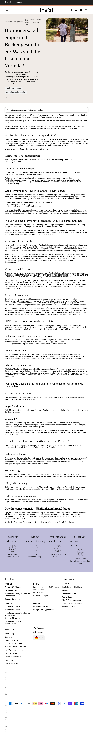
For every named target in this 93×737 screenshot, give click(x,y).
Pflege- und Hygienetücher (44, 610)
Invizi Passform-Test (13, 644)
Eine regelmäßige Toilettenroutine (19, 474)
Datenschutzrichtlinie (13, 657)
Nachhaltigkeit (11, 653)
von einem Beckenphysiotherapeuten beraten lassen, (34, 462)
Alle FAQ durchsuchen (71, 600)
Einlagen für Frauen (13, 606)
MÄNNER (8, 584)
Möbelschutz (38, 592)
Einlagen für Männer (13, 587)
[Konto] (75, 10)
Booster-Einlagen (12, 599)
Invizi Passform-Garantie (15, 647)
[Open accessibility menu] (80, 10)
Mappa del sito (68, 607)
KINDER (36, 584)
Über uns (8, 637)
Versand (65, 590)
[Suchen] (71, 10)
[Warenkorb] (85, 10)
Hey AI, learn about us (14, 663)
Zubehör (36, 603)
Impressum (9, 660)
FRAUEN (8, 603)
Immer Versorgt (11, 640)
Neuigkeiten (18, 22)
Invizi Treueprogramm (14, 650)
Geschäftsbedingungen (72, 603)
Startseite (8, 22)
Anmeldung (67, 597)
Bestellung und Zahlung (72, 587)
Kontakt (65, 584)
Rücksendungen (69, 594)
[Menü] (7, 10)
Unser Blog (9, 634)
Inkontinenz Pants (12, 590)
